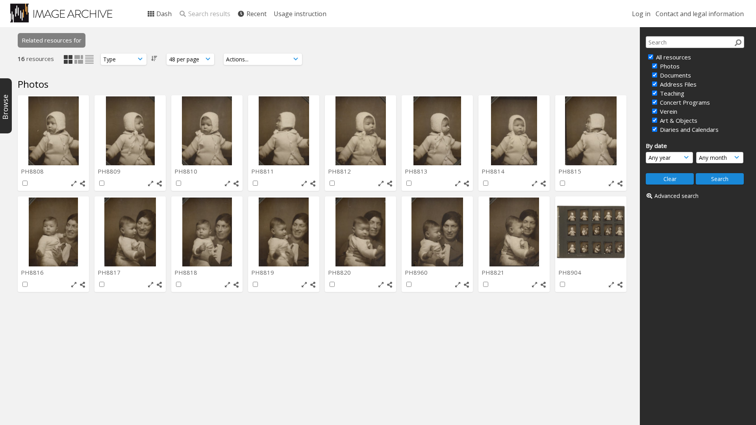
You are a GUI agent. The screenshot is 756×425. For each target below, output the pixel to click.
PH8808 (33, 171)
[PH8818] (206, 232)
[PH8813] (437, 130)
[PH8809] (130, 130)
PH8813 (417, 171)
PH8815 (570, 171)
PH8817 (110, 272)
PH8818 (186, 272)
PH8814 (494, 171)
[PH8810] (206, 130)
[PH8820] (360, 232)
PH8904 (570, 272)
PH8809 (110, 171)
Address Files (677, 84)
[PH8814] (514, 130)
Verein (667, 111)
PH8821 (494, 272)
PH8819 (263, 272)
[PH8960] (437, 232)
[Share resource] (82, 184)
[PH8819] (283, 232)
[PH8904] (590, 232)
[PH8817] (130, 232)
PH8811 (263, 171)
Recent (256, 13)
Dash (163, 13)
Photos (669, 66)
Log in (641, 13)
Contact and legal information (700, 13)
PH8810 (186, 171)
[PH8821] (514, 232)
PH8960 (417, 272)
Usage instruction (300, 13)
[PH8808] (53, 130)
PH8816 (33, 272)
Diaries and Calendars (688, 129)
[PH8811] (283, 130)
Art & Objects (677, 120)
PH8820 (340, 272)
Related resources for (52, 40)
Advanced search (676, 196)
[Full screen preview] (73, 184)
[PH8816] (53, 232)
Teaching (671, 93)
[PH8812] (360, 130)
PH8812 (340, 171)
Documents (674, 75)
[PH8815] (590, 130)
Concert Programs (684, 102)
